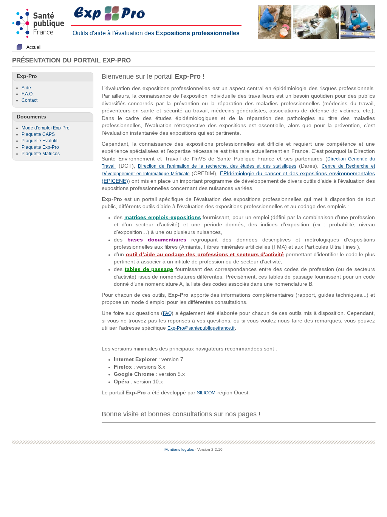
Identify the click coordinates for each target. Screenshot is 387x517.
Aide (26, 87)
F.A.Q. (28, 94)
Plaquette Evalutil (39, 140)
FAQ (167, 313)
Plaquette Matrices (41, 153)
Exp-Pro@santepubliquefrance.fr (201, 328)
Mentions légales (179, 449)
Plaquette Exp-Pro (40, 147)
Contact (29, 100)
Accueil (34, 47)
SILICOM (206, 393)
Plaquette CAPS (38, 134)
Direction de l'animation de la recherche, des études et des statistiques (217, 166)
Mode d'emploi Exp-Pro (46, 128)
